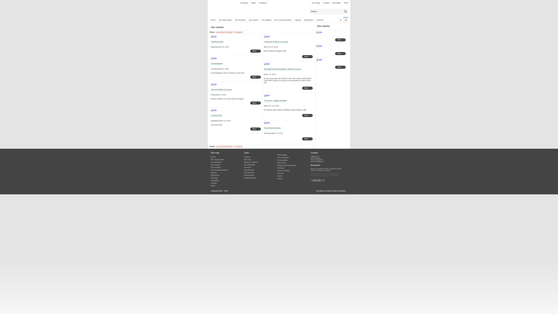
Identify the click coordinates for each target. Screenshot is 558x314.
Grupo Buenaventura (272, 128)
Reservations (282, 160)
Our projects (253, 20)
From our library (283, 171)
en (346, 20)
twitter (253, 3)
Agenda (298, 20)
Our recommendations (283, 20)
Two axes (247, 160)
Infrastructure (249, 175)
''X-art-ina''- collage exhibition (275, 101)
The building (266, 20)
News (279, 176)
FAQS (346, 3)
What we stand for (251, 162)
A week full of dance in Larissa (276, 42)
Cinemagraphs (217, 64)
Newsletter (336, 3)
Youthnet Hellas (217, 42)
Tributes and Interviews (286, 165)
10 (229, 32)
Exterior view (249, 170)
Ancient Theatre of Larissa (221, 90)
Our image (316, 3)
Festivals (280, 168)
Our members (240, 20)
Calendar (319, 20)
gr (341, 20)
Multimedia (308, 20)
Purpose (247, 157)
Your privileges (283, 158)
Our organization (225, 20)
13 (237, 32)
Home (213, 20)
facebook (244, 3)
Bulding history (250, 178)
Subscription (282, 155)
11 (231, 32)
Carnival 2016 (216, 115)
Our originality (249, 165)
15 (241, 32)
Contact (326, 3)
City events (281, 163)
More (254, 51)
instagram (263, 3)
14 (239, 32)
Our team (247, 167)
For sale (280, 173)
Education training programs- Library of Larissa (282, 69)
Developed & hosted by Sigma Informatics (331, 191)
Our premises (249, 173)
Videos (280, 178)
